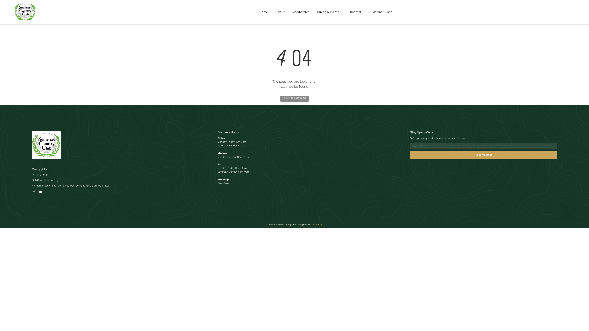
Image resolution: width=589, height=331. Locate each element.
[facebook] (34, 192)
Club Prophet (316, 224)
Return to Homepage (294, 97)
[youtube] (40, 192)
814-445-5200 (40, 174)
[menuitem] (263, 11)
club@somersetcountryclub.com (50, 180)
